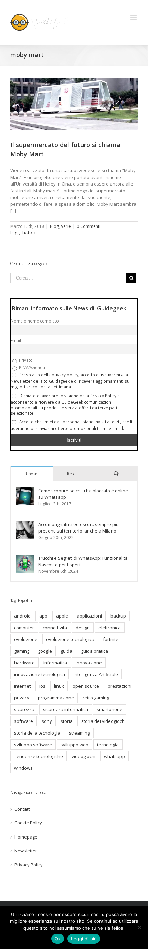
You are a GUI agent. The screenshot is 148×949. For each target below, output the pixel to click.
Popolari (31, 473)
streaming (79, 733)
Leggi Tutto (21, 232)
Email (16, 340)
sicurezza (24, 709)
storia (67, 721)
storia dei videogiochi (103, 721)
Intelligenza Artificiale (96, 674)
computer (24, 627)
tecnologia (108, 744)
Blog (54, 226)
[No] (139, 927)
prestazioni (119, 686)
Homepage (26, 837)
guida (66, 651)
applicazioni (89, 616)
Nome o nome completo (35, 321)
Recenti (74, 473)
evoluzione (26, 639)
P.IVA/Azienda (31, 367)
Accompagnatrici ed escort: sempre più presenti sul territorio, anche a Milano (78, 527)
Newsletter (25, 850)
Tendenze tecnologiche (38, 756)
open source (86, 686)
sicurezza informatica (65, 709)
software (23, 721)
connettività (55, 627)
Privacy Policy (28, 865)
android (22, 616)
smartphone (110, 709)
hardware (24, 663)
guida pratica (94, 651)
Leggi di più (84, 938)
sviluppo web (74, 744)
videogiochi (83, 756)
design (83, 627)
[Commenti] (116, 473)
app (43, 616)
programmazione (56, 698)
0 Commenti (89, 226)
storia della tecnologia (37, 733)
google (45, 651)
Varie (66, 226)
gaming (21, 651)
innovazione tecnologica (39, 674)
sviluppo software (33, 744)
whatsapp (114, 756)
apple (62, 616)
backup (118, 616)
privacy (21, 698)
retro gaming (96, 698)
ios (42, 686)
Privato (25, 360)
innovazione (89, 663)
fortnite (110, 639)
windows (23, 768)
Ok (58, 938)
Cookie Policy (28, 823)
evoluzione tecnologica (70, 639)
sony (47, 721)
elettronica (109, 627)
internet (22, 686)
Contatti (22, 809)
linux (59, 686)
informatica (55, 663)
